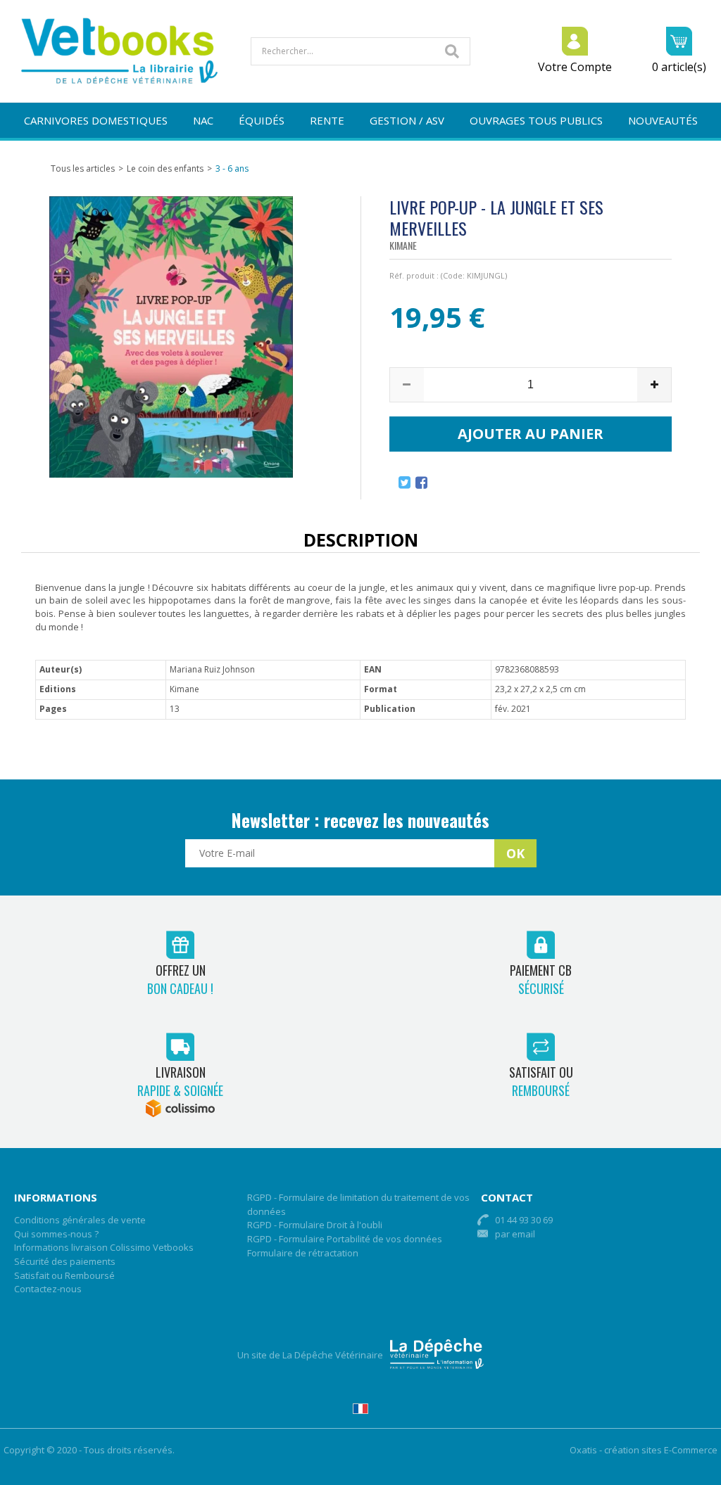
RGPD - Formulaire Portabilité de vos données (344, 1238)
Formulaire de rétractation (302, 1253)
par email (515, 1234)
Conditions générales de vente (80, 1219)
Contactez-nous (48, 1288)
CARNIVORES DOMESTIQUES (96, 120)
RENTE (327, 120)
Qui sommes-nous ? (56, 1234)
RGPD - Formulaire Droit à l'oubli (314, 1224)
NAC (203, 120)
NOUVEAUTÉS (663, 120)
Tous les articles (83, 168)
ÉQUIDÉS (261, 120)
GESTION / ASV (407, 120)
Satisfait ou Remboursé (64, 1275)
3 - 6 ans (232, 168)
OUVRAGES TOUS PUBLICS (536, 120)
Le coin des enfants (165, 168)
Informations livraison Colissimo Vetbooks (104, 1247)
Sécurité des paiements (64, 1261)
